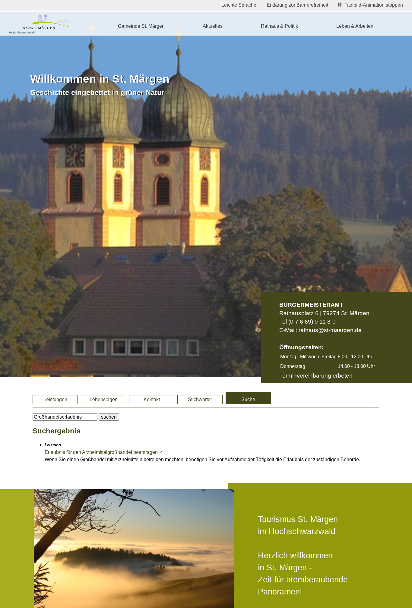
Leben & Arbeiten (354, 26)
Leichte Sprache (238, 5)
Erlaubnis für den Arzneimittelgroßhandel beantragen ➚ (104, 452)
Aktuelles (213, 26)
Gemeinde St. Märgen (141, 26)
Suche (248, 399)
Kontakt (152, 399)
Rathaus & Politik (279, 26)
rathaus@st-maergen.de (330, 330)
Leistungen (55, 399)
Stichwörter (200, 399)
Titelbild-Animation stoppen (373, 5)
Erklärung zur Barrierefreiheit (297, 5)
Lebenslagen (104, 399)
